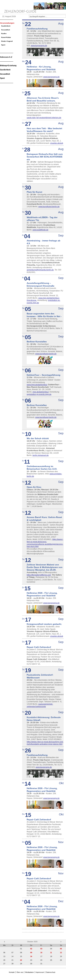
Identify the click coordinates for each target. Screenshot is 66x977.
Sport (3, 45)
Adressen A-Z (6, 57)
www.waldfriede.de (40, 230)
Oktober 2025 (32, 942)
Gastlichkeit (5, 26)
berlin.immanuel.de (41, 455)
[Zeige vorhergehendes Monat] (4, 942)
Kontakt (12, 972)
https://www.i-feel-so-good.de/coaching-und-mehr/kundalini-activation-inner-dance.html (45, 743)
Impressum (40, 972)
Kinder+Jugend (7, 41)
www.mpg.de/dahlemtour (37, 385)
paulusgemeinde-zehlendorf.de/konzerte (40, 705)
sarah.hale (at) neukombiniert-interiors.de (44, 118)
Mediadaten (29, 972)
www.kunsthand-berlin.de (49, 206)
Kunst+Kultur (6, 37)
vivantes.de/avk (56, 143)
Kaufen (3, 33)
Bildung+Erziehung (8, 65)
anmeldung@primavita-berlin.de (40, 270)
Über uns (19, 972)
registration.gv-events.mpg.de (39, 394)
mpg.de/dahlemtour (41, 392)
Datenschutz (50, 972)
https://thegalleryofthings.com (39, 575)
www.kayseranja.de (39, 45)
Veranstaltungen (7, 23)
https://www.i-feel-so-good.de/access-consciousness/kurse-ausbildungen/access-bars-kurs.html (45, 543)
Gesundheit (5, 30)
